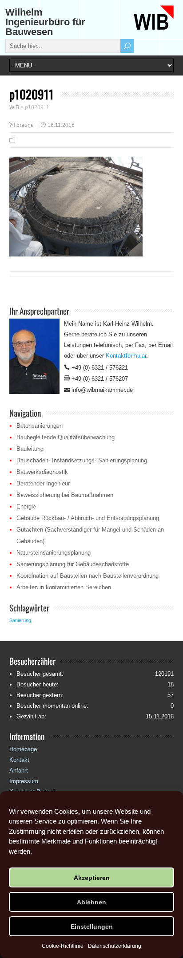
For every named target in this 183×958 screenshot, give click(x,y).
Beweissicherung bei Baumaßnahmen (64, 495)
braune (25, 125)
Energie (26, 506)
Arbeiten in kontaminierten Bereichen (63, 587)
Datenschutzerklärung (114, 946)
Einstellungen (92, 926)
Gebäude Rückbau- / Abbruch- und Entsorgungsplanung (87, 518)
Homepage (23, 749)
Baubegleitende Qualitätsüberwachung (65, 437)
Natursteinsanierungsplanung (53, 552)
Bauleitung (30, 448)
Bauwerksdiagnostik (42, 472)
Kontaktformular (126, 355)
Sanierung (20, 620)
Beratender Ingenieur (43, 483)
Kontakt (19, 760)
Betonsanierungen (39, 425)
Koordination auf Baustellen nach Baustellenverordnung (87, 575)
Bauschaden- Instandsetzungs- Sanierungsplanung (81, 460)
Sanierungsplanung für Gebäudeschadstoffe (72, 564)
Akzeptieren (92, 877)
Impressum (23, 781)
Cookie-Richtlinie (63, 946)
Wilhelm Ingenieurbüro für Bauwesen (45, 22)
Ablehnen (91, 902)
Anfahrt (18, 770)
